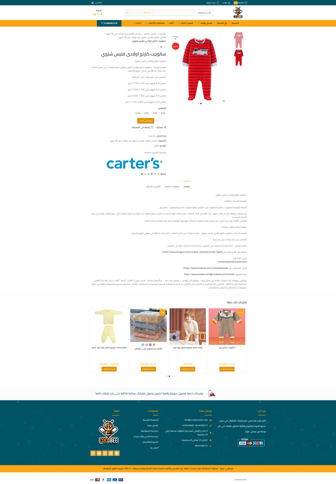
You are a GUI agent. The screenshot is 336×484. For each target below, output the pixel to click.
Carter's (147, 152)
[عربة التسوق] (212, 3)
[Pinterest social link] (151, 174)
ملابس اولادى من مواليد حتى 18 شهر (124, 34)
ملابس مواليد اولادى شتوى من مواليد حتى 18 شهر (142, 37)
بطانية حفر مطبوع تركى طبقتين (148, 348)
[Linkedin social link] (148, 174)
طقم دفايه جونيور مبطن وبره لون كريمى (188, 349)
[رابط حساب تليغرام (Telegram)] (142, 174)
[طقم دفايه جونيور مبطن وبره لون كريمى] (188, 326)
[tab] (187, 185)
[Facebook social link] (158, 174)
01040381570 (110, 23)
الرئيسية (235, 23)
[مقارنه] (226, 3)
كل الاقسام (222, 23)
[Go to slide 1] (201, 103)
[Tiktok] (111, 453)
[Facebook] (116, 453)
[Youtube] (99, 453)
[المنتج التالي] (158, 47)
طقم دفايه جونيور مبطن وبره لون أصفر (109, 347)
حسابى (98, 2)
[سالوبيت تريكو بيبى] (227, 326)
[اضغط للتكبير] (224, 100)
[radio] (163, 113)
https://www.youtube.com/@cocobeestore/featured (209, 274)
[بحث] (127, 13)
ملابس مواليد (206, 23)
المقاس (162, 108)
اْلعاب (171, 23)
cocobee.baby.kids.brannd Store (232, 262)
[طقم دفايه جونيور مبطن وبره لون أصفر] (109, 326)
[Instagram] (105, 453)
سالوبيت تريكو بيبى (227, 347)
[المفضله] (240, 3)
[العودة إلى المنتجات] (161, 47)
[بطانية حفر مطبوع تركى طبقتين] (148, 325)
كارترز (156, 145)
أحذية (138, 23)
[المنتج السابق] (164, 47)
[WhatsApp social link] (145, 174)
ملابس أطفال (187, 23)
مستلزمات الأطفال (156, 23)
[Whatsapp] (93, 453)
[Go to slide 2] (198, 103)
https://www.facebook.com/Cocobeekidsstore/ (205, 268)
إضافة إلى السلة (146, 120)
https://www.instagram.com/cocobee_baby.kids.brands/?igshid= (192, 252)
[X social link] (155, 174)
